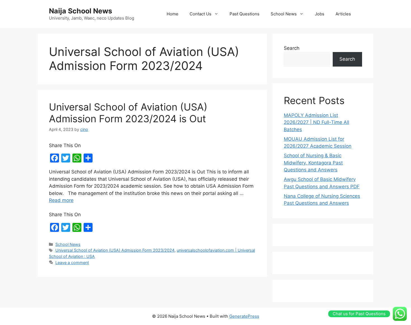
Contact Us (200, 14)
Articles (343, 14)
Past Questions (244, 14)
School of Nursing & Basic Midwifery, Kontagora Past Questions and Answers (313, 163)
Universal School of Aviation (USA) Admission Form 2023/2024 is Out (128, 112)
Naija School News (80, 11)
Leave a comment (72, 262)
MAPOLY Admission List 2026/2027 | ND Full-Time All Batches (316, 122)
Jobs (319, 14)
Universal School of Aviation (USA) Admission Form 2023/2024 (114, 250)
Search (291, 48)
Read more (61, 200)
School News (284, 14)
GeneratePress (244, 316)
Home (172, 14)
